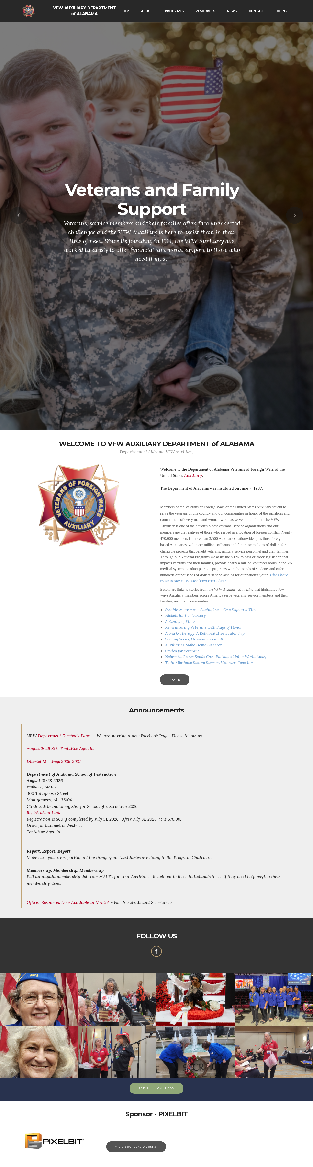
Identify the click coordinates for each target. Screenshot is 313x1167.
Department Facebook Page (64, 735)
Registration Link (43, 812)
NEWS (232, 11)
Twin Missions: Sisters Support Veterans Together (209, 662)
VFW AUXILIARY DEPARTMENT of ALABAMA (84, 11)
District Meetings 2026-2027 (54, 761)
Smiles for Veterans (182, 650)
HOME (126, 11)
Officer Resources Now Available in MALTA (68, 902)
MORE (174, 679)
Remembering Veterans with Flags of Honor (203, 627)
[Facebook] (156, 951)
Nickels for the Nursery (185, 615)
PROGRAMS (174, 11)
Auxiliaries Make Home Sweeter (193, 644)
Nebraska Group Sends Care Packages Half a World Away (215, 656)
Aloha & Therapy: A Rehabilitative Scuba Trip (205, 633)
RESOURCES (205, 11)
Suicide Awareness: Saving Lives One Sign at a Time (211, 609)
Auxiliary (193, 475)
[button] (18, 215)
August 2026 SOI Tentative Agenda (60, 748)
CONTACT (257, 11)
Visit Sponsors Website (136, 1146)
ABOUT (147, 11)
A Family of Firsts (180, 621)
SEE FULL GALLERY (156, 1088)
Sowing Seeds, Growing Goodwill (194, 639)
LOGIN (280, 11)
